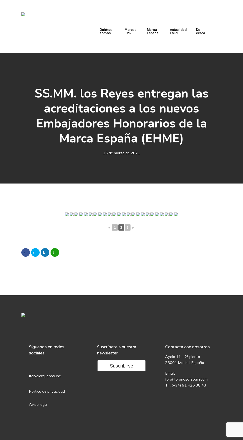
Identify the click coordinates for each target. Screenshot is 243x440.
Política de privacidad (47, 391)
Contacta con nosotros (187, 347)
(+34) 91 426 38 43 (189, 385)
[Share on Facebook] (25, 252)
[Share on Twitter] (35, 252)
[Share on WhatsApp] (55, 252)
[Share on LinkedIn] (45, 252)
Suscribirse (121, 365)
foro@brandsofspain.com (186, 379)
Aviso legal (38, 404)
